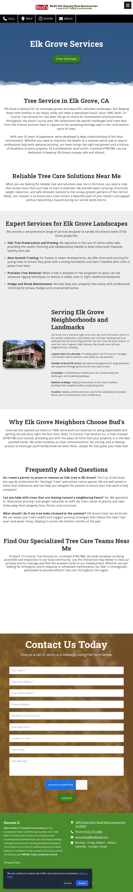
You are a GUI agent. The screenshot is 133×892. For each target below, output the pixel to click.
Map (29, 18)
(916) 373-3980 (93, 832)
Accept (82, 883)
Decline (68, 883)
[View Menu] (127, 5)
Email (68, 18)
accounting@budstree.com (91, 837)
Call (11, 18)
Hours (48, 18)
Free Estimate (66, 59)
